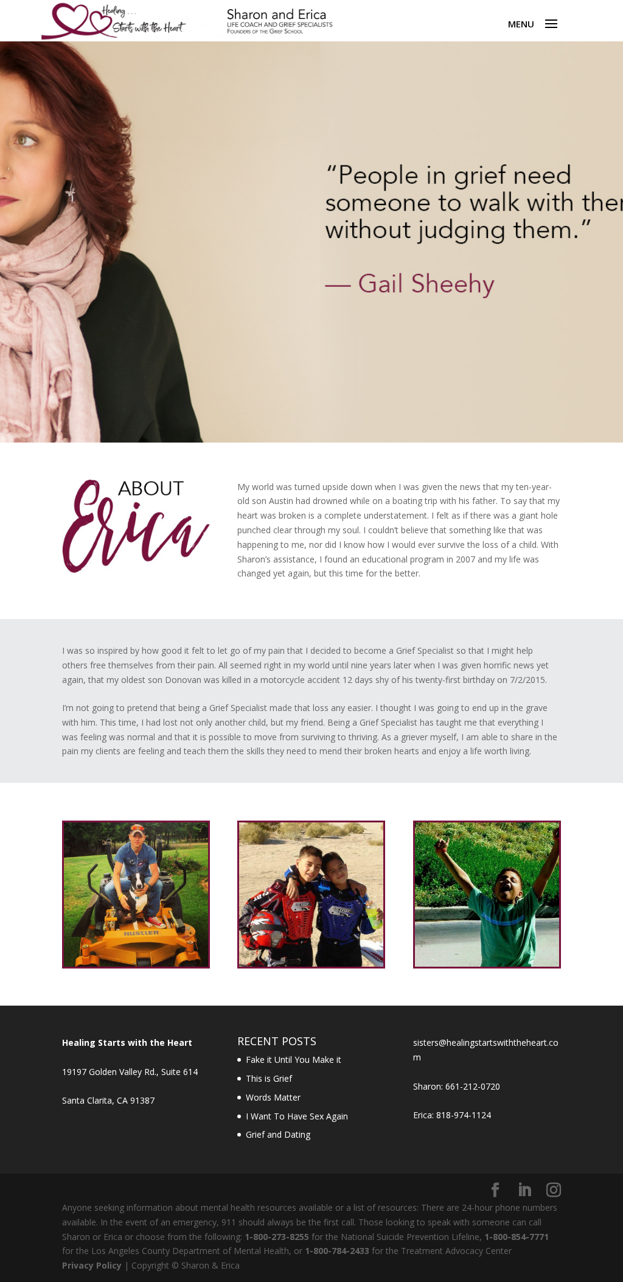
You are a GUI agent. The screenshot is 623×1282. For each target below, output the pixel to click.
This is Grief (269, 1078)
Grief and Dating (278, 1134)
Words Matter (273, 1097)
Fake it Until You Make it (293, 1059)
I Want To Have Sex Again (297, 1116)
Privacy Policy (92, 1265)
